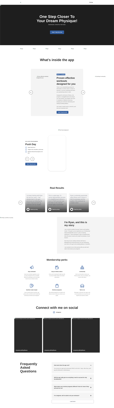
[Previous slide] (27, 159)
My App (91, 2)
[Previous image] (31, 92)
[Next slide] (32, 159)
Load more (72, 401)
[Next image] (83, 92)
